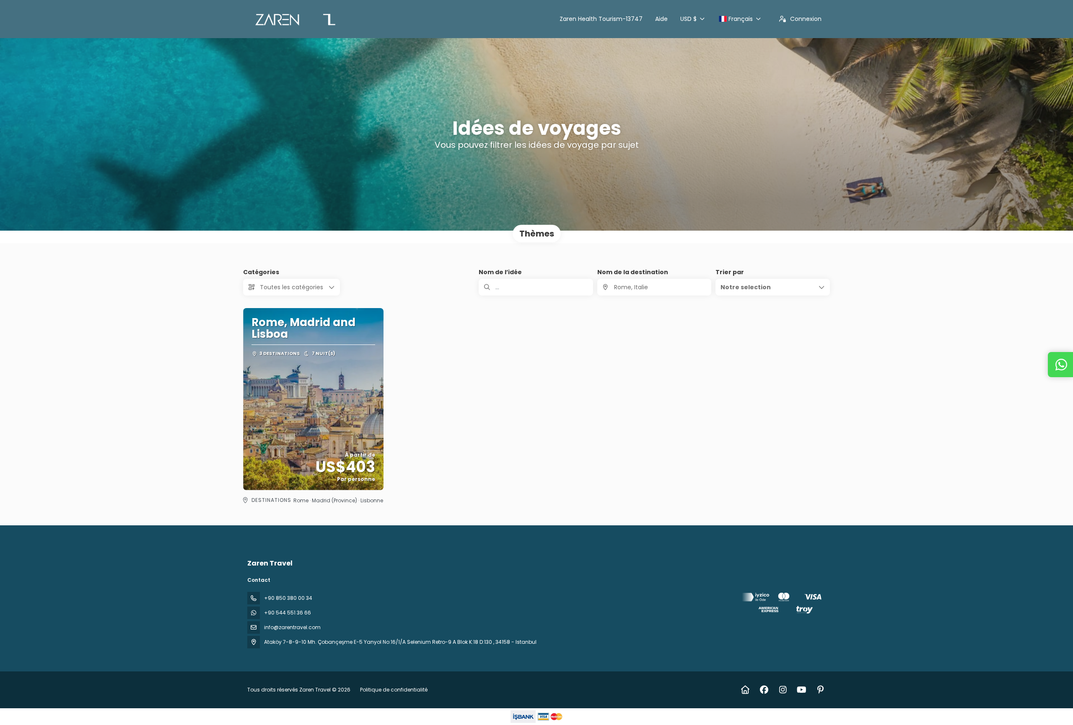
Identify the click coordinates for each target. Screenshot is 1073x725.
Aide (661, 19)
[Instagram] (783, 690)
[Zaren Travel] (783, 605)
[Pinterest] (820, 690)
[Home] (745, 690)
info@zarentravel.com (292, 627)
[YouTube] (801, 690)
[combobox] (654, 287)
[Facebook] (764, 690)
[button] (772, 287)
